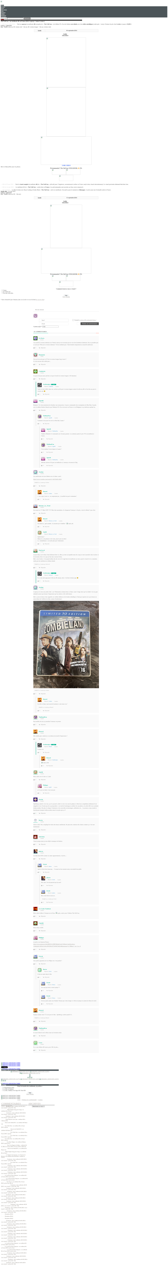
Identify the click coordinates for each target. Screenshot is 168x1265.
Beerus (53, 984)
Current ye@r (37, 326)
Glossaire (3, 16)
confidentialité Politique (91, 320)
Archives (30, 1106)
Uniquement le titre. (9, 1087)
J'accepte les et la (85, 320)
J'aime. (5, 290)
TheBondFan (55, 431)
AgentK (50, 417)
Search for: (4, 18)
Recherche (27, 18)
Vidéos (3, 14)
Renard (50, 746)
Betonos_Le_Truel (53, 520)
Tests (2, 11)
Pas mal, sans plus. (8, 293)
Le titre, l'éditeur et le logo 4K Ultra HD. (15, 1090)
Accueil (3, 7)
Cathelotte (51, 386)
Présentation (4, 2)
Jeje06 (50, 787)
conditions (82, 320)
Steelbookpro (55, 760)
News (2, 8)
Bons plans (4, 9)
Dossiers (3, 12)
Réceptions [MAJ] (9, 1214)
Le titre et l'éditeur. (9, 1089)
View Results (66, 297)
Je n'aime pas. (7, 291)
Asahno (50, 493)
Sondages (3, 15)
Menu (2, 5)
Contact (3, 4)
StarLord (50, 575)
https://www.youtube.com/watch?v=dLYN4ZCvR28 (47, 479)
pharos (50, 866)
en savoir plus (40, 299)
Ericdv (53, 879)
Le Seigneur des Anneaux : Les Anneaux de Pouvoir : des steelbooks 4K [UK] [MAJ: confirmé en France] (13, 1156)
